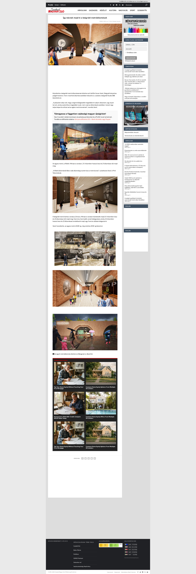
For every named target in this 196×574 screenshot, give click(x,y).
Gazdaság (93, 10)
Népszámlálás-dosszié (131, 132)
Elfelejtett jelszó (130, 61)
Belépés (57, 5)
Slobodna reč (77, 562)
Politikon (76, 554)
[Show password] (144, 49)
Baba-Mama (77, 550)
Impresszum (110, 572)
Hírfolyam (82, 10)
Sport (132, 10)
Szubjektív (142, 10)
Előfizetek (63, 5)
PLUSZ (50, 5)
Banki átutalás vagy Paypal (101, 119)
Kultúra (112, 10)
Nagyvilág (123, 10)
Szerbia (119, 21)
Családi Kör (77, 546)
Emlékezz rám (132, 52)
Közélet (103, 10)
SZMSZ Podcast (78, 558)
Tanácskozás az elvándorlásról (134, 135)
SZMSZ (101, 21)
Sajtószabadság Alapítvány (82, 566)
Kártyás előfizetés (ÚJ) (82, 119)
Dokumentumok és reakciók (136, 35)
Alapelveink (117, 572)
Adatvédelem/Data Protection (128, 572)
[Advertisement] (85, 79)
